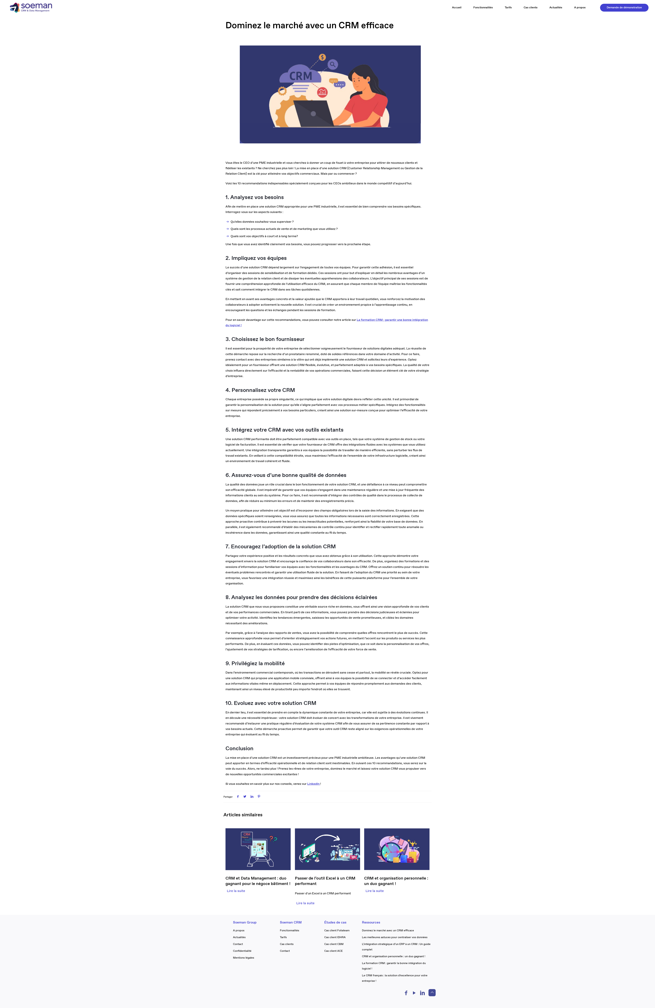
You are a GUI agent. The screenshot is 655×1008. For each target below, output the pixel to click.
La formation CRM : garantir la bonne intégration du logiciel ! (394, 966)
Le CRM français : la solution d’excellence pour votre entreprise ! (394, 978)
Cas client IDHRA (335, 937)
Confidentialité (242, 951)
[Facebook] (406, 994)
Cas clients (287, 944)
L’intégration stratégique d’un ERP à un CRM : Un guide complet (396, 946)
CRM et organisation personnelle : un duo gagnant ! (393, 956)
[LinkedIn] (422, 994)
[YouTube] (414, 994)
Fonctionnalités (289, 930)
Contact (238, 944)
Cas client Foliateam (337, 930)
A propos (238, 930)
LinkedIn (313, 784)
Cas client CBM (334, 944)
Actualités (239, 937)
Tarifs (283, 937)
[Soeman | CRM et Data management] (31, 7)
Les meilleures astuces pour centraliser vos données (394, 937)
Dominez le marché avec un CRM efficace (388, 930)
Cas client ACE (333, 951)
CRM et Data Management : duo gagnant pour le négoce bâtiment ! (257, 881)
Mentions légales (243, 958)
